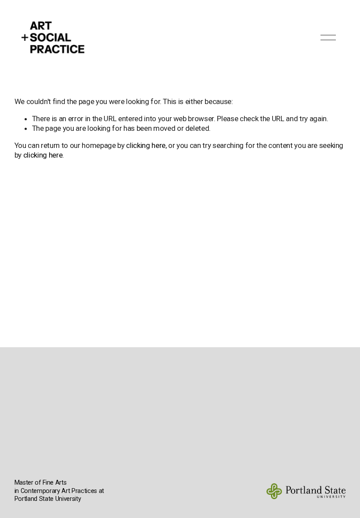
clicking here (146, 145)
